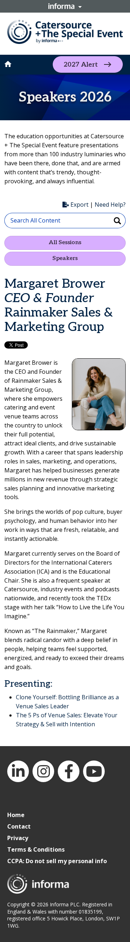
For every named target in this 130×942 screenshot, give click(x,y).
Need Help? (110, 204)
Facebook (68, 771)
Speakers (65, 258)
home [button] (8, 64)
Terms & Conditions (36, 849)
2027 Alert (81, 64)
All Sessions (65, 242)
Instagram (43, 771)
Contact (19, 826)
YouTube (94, 771)
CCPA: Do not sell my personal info (57, 861)
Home (16, 815)
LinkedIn (18, 771)
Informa (65, 6)
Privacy (17, 838)
